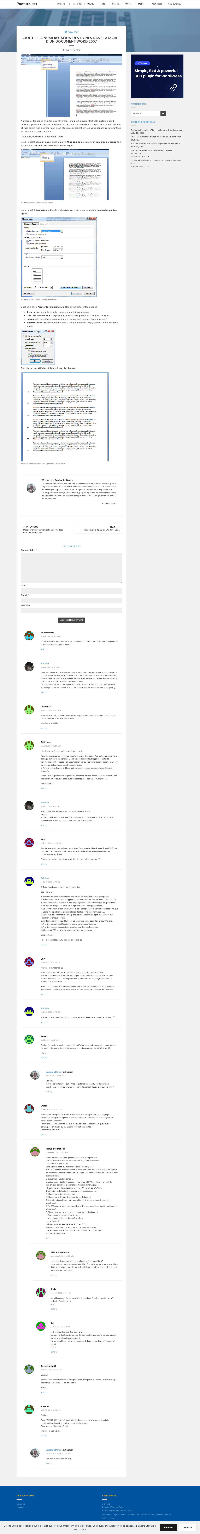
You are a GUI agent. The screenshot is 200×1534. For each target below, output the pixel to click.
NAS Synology (174, 4)
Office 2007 (73, 32)
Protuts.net (27, 3)
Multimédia (157, 4)
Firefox (103, 4)
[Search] (163, 113)
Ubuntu (90, 4)
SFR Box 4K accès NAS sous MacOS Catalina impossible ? (151, 152)
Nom (24, 585)
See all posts (109, 503)
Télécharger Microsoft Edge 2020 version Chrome (153, 137)
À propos (21, 1504)
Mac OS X (76, 4)
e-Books (106, 1504)
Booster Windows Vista (112, 1507)
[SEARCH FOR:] (145, 113)
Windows (61, 4)
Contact (20, 1507)
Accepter (168, 1527)
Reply (44, 649)
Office (128, 4)
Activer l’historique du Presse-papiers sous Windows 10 (156, 143)
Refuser (187, 1527)
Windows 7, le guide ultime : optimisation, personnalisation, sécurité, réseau (136, 1514)
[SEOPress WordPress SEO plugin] (157, 76)
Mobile (141, 4)
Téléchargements (110, 1518)
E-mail (25, 595)
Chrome (115, 4)
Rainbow (45, 664)
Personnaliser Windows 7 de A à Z (117, 1511)
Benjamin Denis (53, 1072)
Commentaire (29, 550)
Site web (25, 605)
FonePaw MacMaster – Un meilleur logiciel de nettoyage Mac (156, 162)
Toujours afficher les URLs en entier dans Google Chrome (156, 130)
